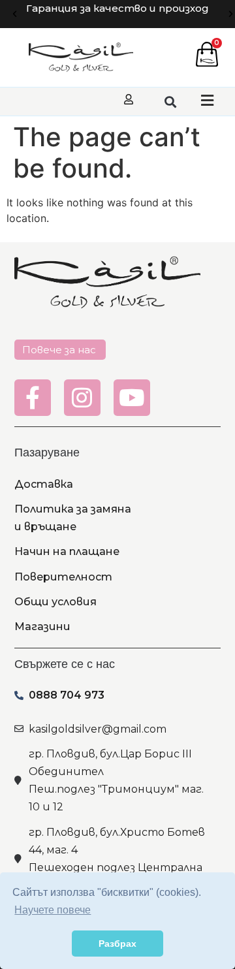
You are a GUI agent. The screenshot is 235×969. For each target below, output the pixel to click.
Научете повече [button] (52, 909)
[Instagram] (82, 397)
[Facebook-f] (32, 397)
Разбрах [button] (117, 943)
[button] (14, 14)
